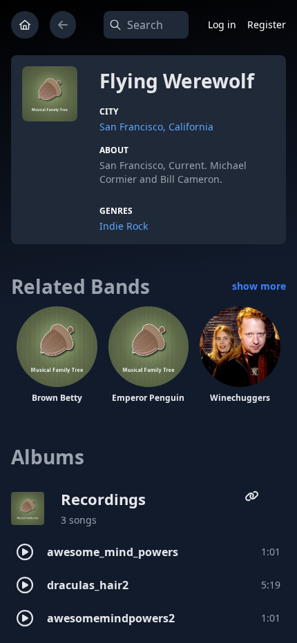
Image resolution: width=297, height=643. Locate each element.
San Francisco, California (156, 126)
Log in (222, 24)
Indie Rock (123, 226)
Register (266, 24)
